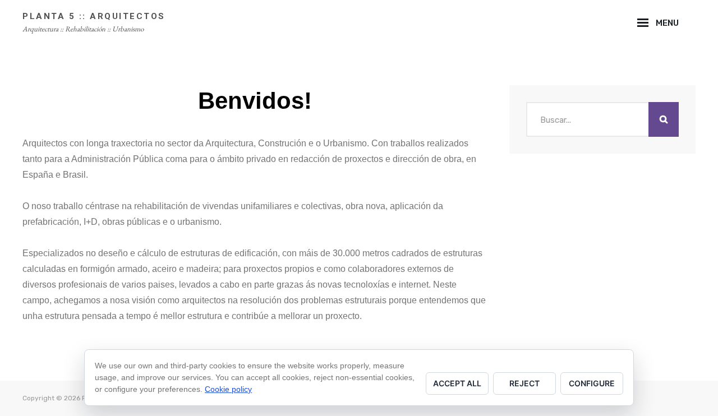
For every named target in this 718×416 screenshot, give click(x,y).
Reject (524, 383)
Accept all (457, 383)
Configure (592, 383)
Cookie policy (228, 389)
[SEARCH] (691, 23)
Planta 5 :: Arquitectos (93, 16)
